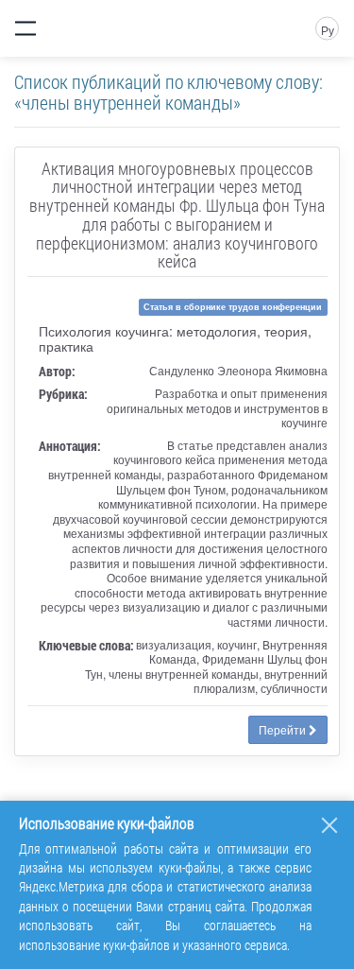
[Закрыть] (329, 825)
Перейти (284, 729)
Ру (327, 30)
